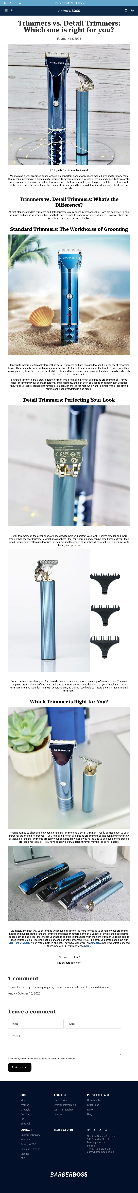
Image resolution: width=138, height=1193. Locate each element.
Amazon (95, 942)
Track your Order (63, 1129)
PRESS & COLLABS (98, 1095)
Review (58, 1114)
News (90, 1109)
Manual (25, 1153)
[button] (69, 468)
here (86, 946)
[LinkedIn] (19, 3)
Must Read (93, 1104)
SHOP (24, 1095)
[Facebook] (10, 3)
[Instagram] (5, 3)
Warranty (25, 1139)
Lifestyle (25, 1109)
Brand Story (60, 1100)
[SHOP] (6, 11)
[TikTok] (14, 3)
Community (93, 1100)
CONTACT (26, 1129)
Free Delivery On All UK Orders (69, 3)
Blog (89, 1114)
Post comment (19, 1067)
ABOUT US (60, 1095)
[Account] (11, 10)
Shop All (25, 1123)
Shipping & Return (30, 1149)
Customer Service (31, 1135)
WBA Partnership (63, 1109)
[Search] (126, 10)
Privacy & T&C (28, 1144)
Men (23, 1100)
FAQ (23, 1158)
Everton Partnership (65, 1104)
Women (25, 1104)
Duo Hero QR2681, (19, 942)
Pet (22, 1118)
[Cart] (132, 10)
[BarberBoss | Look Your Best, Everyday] (69, 11)
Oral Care (26, 1114)
